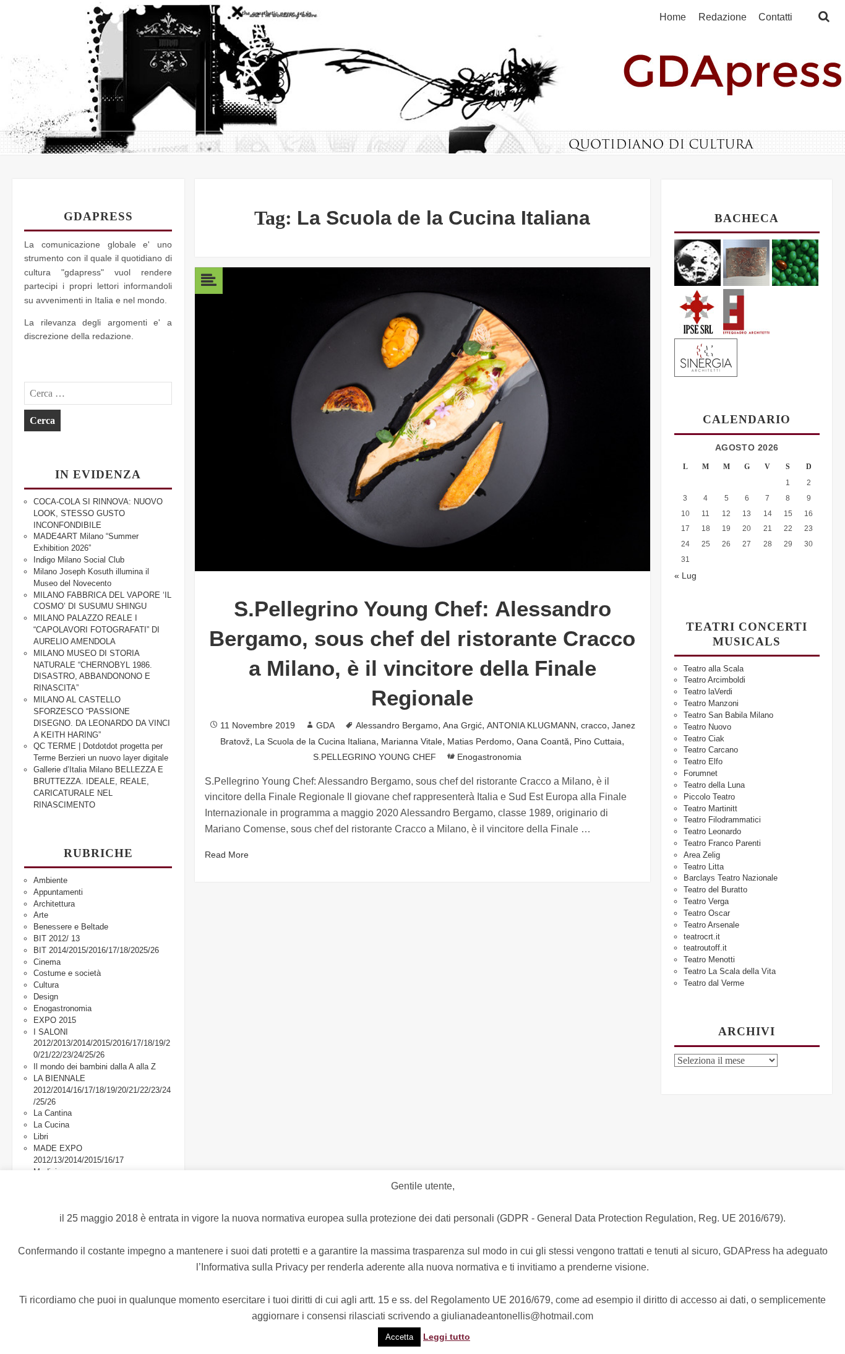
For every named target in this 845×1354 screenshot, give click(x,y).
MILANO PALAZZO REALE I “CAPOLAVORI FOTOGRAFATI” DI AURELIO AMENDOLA (96, 629)
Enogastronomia (62, 1008)
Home (672, 17)
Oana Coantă (543, 741)
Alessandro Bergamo (397, 725)
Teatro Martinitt (710, 808)
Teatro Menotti (709, 959)
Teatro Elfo (703, 761)
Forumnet (701, 773)
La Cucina (51, 1124)
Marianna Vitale (411, 741)
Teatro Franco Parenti (722, 843)
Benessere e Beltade (70, 926)
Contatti (775, 17)
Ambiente (50, 880)
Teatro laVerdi (708, 691)
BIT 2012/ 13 (56, 938)
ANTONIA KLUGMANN (531, 725)
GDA (325, 725)
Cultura (46, 985)
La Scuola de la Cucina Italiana (315, 741)
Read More (227, 855)
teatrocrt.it (702, 936)
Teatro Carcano (711, 749)
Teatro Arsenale (711, 924)
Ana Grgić (462, 725)
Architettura (54, 903)
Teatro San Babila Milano (728, 715)
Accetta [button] (399, 1337)
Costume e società (67, 973)
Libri (40, 1136)
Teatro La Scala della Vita (730, 971)
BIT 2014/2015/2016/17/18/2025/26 (96, 950)
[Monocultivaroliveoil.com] (795, 262)
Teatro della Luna (714, 785)
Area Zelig (702, 855)
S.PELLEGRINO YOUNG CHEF (374, 757)
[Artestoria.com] (746, 262)
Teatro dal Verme (714, 983)
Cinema (47, 962)
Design (45, 996)
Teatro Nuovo (707, 726)
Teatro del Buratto (715, 889)
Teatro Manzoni (711, 703)
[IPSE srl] (697, 309)
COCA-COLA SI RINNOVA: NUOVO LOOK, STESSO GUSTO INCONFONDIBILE (98, 513)
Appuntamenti (58, 892)
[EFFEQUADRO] (746, 309)
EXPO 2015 (54, 1020)
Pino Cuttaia (598, 741)
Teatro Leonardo (712, 831)
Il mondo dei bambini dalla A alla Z (94, 1066)
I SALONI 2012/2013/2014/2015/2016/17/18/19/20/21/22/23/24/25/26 (101, 1043)
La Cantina (52, 1113)
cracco (594, 725)
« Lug (685, 575)
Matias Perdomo (479, 741)
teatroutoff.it (705, 947)
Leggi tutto (446, 1337)
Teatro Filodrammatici (722, 819)
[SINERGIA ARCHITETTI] (705, 355)
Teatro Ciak (704, 738)
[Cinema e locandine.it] (697, 262)
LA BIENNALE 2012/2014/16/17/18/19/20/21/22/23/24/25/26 (102, 1090)
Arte (40, 915)
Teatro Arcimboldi (714, 679)
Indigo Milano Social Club (78, 559)
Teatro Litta (704, 866)
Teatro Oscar (707, 913)
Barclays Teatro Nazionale (731, 877)
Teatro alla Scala (714, 668)
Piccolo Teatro (709, 796)
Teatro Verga (706, 901)
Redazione (722, 17)
